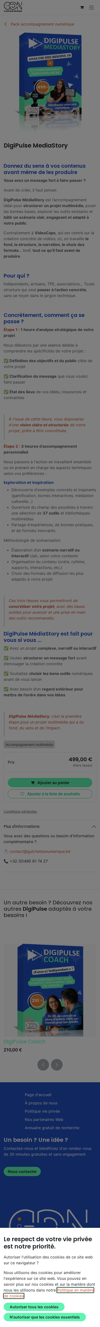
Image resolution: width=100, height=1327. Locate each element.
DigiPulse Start (22, 1041)
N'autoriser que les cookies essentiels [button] (45, 1317)
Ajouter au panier (52, 782)
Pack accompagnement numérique (41, 24)
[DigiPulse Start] (50, 990)
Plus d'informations (22, 826)
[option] (50, 999)
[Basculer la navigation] (91, 7)
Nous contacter (22, 1171)
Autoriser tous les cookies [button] (34, 1306)
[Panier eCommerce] (82, 7)
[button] (43, 1065)
